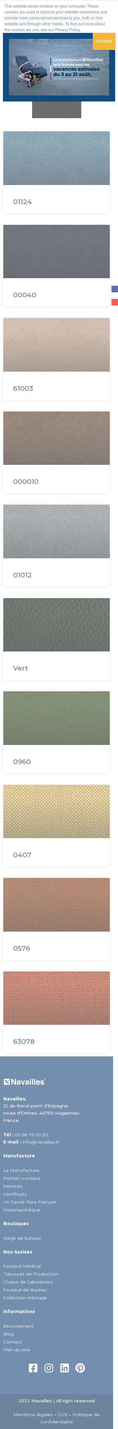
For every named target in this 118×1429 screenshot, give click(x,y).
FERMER (103, 41)
